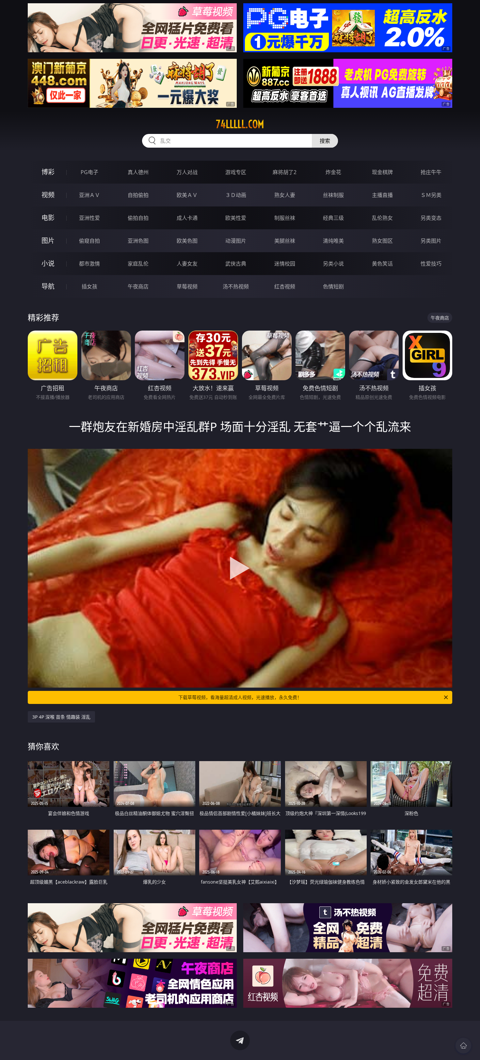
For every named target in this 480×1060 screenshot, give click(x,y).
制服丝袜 (284, 217)
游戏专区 (235, 172)
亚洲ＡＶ (89, 195)
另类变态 (431, 217)
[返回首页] (463, 1045)
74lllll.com (240, 124)
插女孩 (89, 286)
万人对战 (187, 172)
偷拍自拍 (138, 217)
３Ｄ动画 (235, 195)
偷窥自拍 (89, 240)
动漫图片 (235, 240)
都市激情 (89, 263)
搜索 (325, 140)
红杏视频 (284, 286)
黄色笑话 (382, 263)
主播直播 (382, 195)
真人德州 (138, 172)
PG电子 (89, 172)
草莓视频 (187, 286)
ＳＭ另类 (431, 195)
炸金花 (333, 172)
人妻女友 (187, 263)
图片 (48, 240)
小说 (48, 263)
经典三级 (333, 217)
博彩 (48, 172)
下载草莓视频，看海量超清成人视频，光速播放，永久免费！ (240, 697)
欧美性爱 (235, 217)
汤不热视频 (236, 286)
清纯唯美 (333, 240)
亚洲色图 (138, 240)
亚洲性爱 (89, 217)
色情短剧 (333, 286)
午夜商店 (138, 286)
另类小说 (333, 263)
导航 (48, 286)
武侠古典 (235, 263)
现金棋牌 (382, 172)
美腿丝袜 (284, 240)
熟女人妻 (284, 195)
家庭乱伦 (138, 263)
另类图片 (431, 240)
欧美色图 (187, 240)
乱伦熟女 (382, 217)
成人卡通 (187, 217)
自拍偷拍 (138, 195)
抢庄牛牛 (431, 172)
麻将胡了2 (284, 172)
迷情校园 (284, 263)
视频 (48, 194)
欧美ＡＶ (187, 195)
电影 (48, 217)
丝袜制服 (333, 195)
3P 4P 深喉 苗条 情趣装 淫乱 (61, 717)
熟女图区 (382, 240)
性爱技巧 (431, 263)
